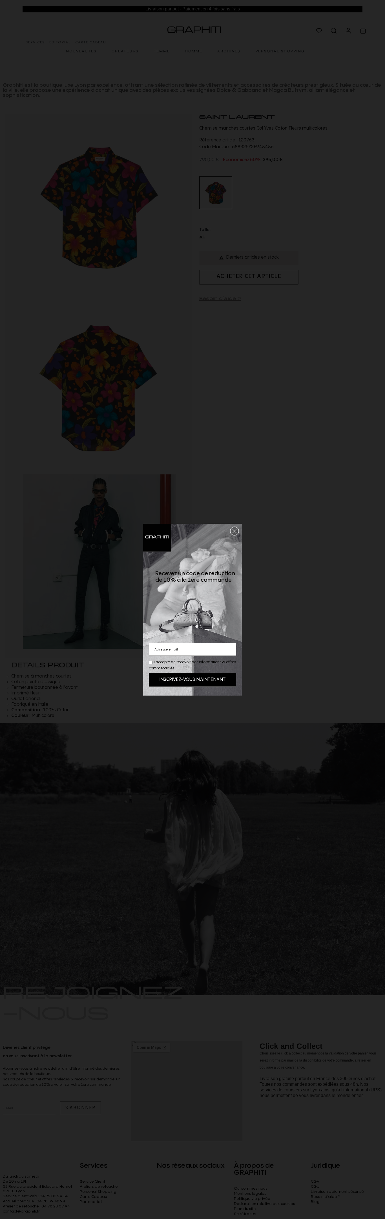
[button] (234, 531)
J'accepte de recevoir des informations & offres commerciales (192, 665)
